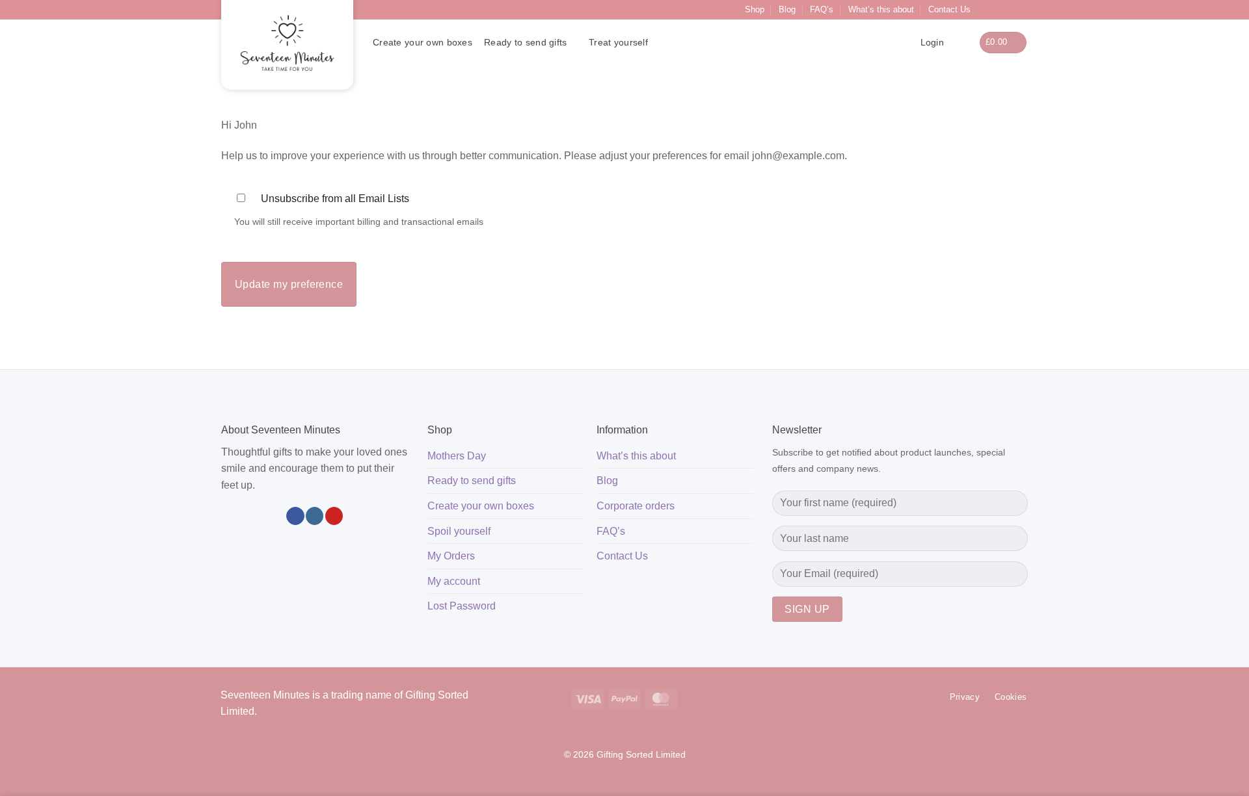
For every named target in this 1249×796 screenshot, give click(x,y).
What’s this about (881, 9)
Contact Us (949, 9)
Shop (754, 9)
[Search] (961, 42)
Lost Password (461, 605)
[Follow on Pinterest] (1021, 9)
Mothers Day (456, 455)
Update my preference (289, 284)
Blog (787, 9)
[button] (1003, 42)
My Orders (451, 555)
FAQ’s (821, 9)
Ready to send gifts (525, 42)
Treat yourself (618, 42)
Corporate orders (636, 505)
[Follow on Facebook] (984, 9)
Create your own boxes (422, 42)
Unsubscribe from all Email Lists (335, 198)
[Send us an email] (1009, 9)
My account (453, 581)
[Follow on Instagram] (997, 9)
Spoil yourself (458, 531)
